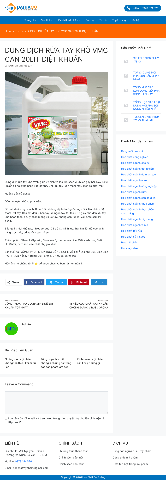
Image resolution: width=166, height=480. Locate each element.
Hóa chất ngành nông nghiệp (139, 186)
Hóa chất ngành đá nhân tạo (138, 174)
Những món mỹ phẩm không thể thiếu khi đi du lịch (20, 362)
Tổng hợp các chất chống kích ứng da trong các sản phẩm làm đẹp (56, 362)
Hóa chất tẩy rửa (131, 230)
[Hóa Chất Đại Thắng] (21, 7)
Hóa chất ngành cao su (135, 162)
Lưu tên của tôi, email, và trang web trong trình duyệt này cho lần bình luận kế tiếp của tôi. (56, 420)
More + (100, 282)
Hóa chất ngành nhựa (134, 180)
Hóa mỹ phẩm (129, 242)
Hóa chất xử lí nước (133, 236)
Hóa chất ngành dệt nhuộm (137, 168)
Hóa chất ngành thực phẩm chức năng (137, 211)
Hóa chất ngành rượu (134, 192)
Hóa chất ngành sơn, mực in (138, 197)
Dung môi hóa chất (132, 151)
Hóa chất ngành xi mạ (134, 225)
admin (26, 324)
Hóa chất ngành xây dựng (137, 219)
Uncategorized (130, 248)
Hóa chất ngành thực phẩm (137, 203)
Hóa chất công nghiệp (134, 157)
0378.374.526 (23, 461)
